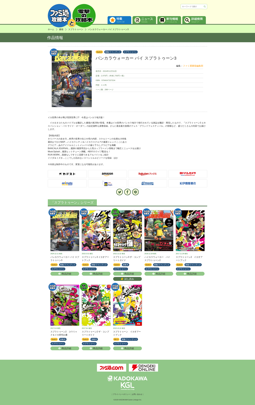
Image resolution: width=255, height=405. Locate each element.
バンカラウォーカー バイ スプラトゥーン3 (108, 29)
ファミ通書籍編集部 (193, 66)
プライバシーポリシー (121, 394)
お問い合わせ (137, 394)
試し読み (129, 279)
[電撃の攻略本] (127, 230)
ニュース (144, 20)
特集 (119, 20)
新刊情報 (169, 20)
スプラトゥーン (75, 29)
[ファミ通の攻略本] (64, 230)
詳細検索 (194, 20)
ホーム (51, 29)
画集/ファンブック (113, 52)
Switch (99, 52)
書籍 (61, 29)
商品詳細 (66, 273)
